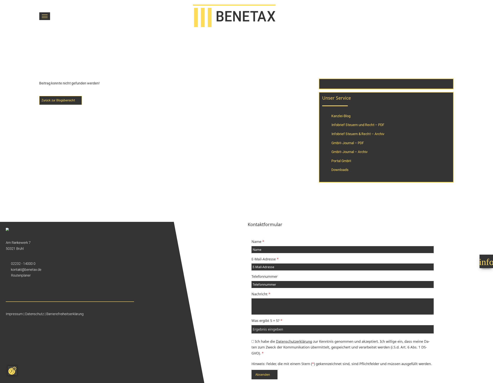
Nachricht (261, 294)
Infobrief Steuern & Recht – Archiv (357, 134)
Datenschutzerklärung (294, 341)
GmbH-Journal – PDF (347, 143)
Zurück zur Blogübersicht (58, 100)
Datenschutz (34, 314)
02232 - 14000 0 (23, 264)
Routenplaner (21, 275)
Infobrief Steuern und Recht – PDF (357, 125)
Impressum (14, 314)
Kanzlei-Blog (340, 116)
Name (258, 241)
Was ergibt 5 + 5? (267, 320)
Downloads (340, 170)
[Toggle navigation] (44, 16)
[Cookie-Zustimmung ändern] (12, 370)
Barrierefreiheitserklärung (65, 314)
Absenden (262, 374)
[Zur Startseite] (252, 16)
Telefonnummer (265, 276)
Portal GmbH (341, 161)
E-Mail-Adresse (265, 259)
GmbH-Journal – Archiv (349, 152)
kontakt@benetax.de (26, 270)
